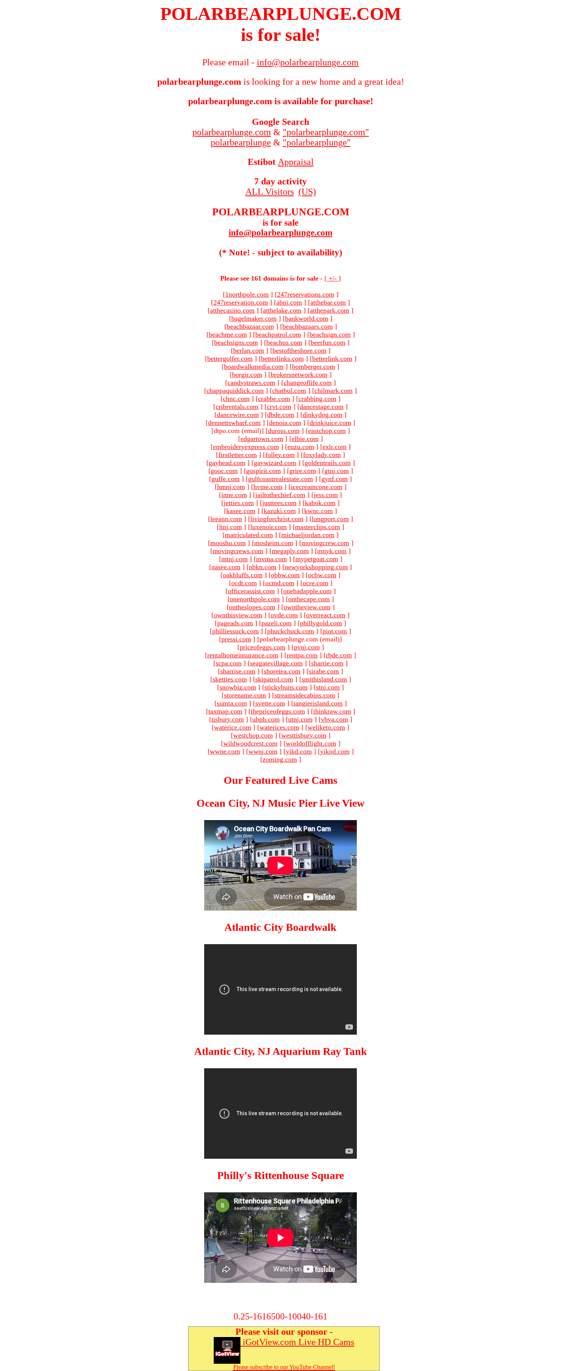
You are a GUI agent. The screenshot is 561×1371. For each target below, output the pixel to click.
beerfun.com (328, 342)
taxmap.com (225, 711)
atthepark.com (329, 310)
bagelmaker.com (254, 318)
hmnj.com (231, 487)
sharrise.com (237, 671)
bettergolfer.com (230, 358)
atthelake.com (282, 310)
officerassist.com (251, 591)
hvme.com (267, 487)
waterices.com (279, 727)
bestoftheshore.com (299, 350)
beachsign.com (330, 334)
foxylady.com (322, 455)
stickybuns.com (286, 687)
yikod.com (335, 751)
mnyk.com (332, 551)
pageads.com (235, 623)
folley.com (280, 455)
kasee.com (240, 511)
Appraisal (296, 162)
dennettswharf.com (234, 422)
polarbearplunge (241, 142)
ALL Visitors (269, 192)
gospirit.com (263, 471)
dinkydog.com (322, 414)
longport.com (330, 519)
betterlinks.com (282, 358)
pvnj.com (307, 647)
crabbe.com (274, 398)
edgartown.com (261, 438)
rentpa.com (302, 655)
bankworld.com (306, 318)
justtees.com (279, 503)
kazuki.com (280, 511)
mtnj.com (234, 559)
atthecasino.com (232, 310)
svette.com (270, 703)
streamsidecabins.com (304, 695)
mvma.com (271, 559)
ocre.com (315, 583)
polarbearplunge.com (231, 132)
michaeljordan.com (307, 535)
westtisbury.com (303, 735)
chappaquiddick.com (235, 390)
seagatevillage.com (276, 663)
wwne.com (225, 751)
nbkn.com (262, 567)
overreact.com (325, 615)
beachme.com (228, 334)
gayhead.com (227, 463)
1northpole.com (247, 294)
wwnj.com (262, 751)
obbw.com (285, 575)
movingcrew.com (325, 543)
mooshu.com (228, 543)
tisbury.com (227, 719)
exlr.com (334, 447)
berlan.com (248, 350)
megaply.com (290, 551)
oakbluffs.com (243, 575)
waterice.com (232, 727)
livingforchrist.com (276, 519)
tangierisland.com (318, 703)
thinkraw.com (332, 711)
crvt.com (279, 406)
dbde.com (280, 414)
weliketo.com (326, 727)
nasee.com (225, 567)
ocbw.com (322, 575)
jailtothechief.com (280, 495)
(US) (307, 192)
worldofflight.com (311, 743)
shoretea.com (282, 671)
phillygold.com (321, 623)
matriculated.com (249, 535)
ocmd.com (279, 583)
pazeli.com (276, 623)
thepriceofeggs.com (278, 711)
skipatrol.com (274, 679)
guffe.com (225, 479)
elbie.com (305, 438)
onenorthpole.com (255, 599)
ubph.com (266, 719)
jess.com (326, 495)
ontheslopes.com (252, 607)
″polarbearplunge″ (317, 142)
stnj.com (328, 687)
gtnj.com (336, 471)
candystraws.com (251, 382)
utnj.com (300, 719)
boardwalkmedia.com (254, 366)
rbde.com (339, 655)
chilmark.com (333, 390)
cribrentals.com (237, 406)
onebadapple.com (307, 591)
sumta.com (232, 703)
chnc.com (236, 398)
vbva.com (334, 719)
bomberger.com (313, 366)
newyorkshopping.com (316, 567)
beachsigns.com (236, 342)
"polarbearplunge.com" (326, 132)
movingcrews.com (238, 551)
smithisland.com (324, 679)
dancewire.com (238, 414)
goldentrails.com (328, 463)
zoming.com (280, 759)
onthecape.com (309, 599)
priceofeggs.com (262, 647)
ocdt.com (244, 583)
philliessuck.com (235, 631)
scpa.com (229, 663)
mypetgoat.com (316, 559)
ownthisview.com (238, 615)
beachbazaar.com (250, 326)
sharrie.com (327, 663)
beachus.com (284, 342)
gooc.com (224, 471)
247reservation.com (240, 302)
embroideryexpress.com (246, 447)
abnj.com (289, 302)
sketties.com (230, 679)
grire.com (302, 471)
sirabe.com (324, 671)
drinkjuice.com (330, 422)
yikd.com (299, 751)
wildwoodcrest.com (250, 743)
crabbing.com (317, 398)
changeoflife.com (308, 382)
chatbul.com (289, 390)
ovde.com (284, 615)
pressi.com (236, 639)
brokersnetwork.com (299, 374)
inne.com (234, 495)
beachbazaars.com (307, 326)
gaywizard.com (275, 463)
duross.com (284, 430)
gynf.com (334, 479)
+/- (333, 278)
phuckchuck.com (290, 631)
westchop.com (253, 735)
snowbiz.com (237, 687)
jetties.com (239, 503)
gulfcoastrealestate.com (280, 479)
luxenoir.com (268, 527)
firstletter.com (237, 455)
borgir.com (247, 374)
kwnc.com (318, 511)
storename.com (245, 695)
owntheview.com (307, 607)
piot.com (334, 631)
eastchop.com (327, 430)
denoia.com (285, 422)
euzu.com (300, 447)
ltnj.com (230, 527)
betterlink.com (332, 358)
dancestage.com (321, 406)
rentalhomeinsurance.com (242, 655)
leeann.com (226, 519)
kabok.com (320, 503)
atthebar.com (328, 302)
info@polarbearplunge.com (280, 232)
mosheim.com (273, 543)
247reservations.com (305, 294)
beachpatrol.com (278, 334)
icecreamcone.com (316, 487)
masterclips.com (317, 527)
